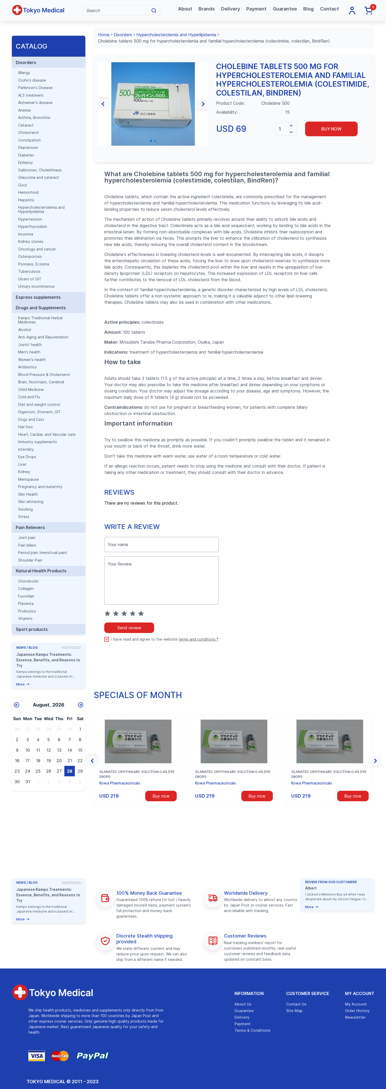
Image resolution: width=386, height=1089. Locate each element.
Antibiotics (27, 367)
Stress (23, 517)
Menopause (28, 479)
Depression (28, 147)
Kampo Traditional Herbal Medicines (40, 320)
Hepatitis (26, 200)
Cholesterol (28, 132)
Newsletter (355, 1017)
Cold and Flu (29, 397)
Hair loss (25, 427)
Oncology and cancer (37, 249)
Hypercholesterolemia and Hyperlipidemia (41, 209)
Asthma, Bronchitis (34, 118)
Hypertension (30, 219)
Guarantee (285, 9)
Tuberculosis (29, 271)
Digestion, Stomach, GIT (39, 412)
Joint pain (26, 538)
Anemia (24, 110)
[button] (103, 104)
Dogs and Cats (31, 419)
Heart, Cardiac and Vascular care (47, 434)
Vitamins (25, 618)
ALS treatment (31, 95)
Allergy (24, 73)
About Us (243, 1004)
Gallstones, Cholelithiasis (40, 170)
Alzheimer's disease (35, 103)
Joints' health (30, 345)
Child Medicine (31, 390)
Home (103, 34)
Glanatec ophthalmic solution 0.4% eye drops (136, 774)
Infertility (26, 449)
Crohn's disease (32, 80)
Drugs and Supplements (41, 307)
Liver (22, 464)
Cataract (26, 125)
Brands (207, 9)
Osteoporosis (30, 256)
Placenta (26, 603)
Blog (308, 9)
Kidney (24, 472)
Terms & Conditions (252, 1030)
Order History (357, 1010)
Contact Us (296, 1004)
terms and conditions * (198, 639)
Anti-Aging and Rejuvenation (43, 337)
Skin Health (28, 494)
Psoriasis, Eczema (33, 264)
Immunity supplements (37, 442)
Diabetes (26, 155)
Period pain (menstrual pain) (42, 553)
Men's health (29, 352)
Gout (22, 185)
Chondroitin (28, 581)
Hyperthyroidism (32, 226)
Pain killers (27, 545)
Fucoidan (26, 596)
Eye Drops (27, 457)
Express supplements (38, 297)
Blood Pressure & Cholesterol (44, 375)
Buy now (331, 129)
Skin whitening (30, 502)
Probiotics (27, 611)
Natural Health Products (41, 570)
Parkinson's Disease (35, 88)
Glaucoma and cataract (38, 177)
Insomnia (25, 234)
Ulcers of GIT (29, 279)
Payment (256, 9)
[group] (153, 104)
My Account (359, 993)
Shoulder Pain (30, 560)
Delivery (230, 9)
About (185, 9)
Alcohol (24, 330)
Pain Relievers (30, 527)
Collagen (26, 589)
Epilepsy (25, 162)
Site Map (294, 1010)
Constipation (29, 140)
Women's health (32, 360)
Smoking (25, 509)
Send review (129, 627)
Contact (329, 9)
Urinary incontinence (36, 286)
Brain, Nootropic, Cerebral (41, 382)
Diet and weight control (39, 404)
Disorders (26, 62)
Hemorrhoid (28, 192)
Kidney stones (30, 241)
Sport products (32, 629)
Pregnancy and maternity (40, 487)
